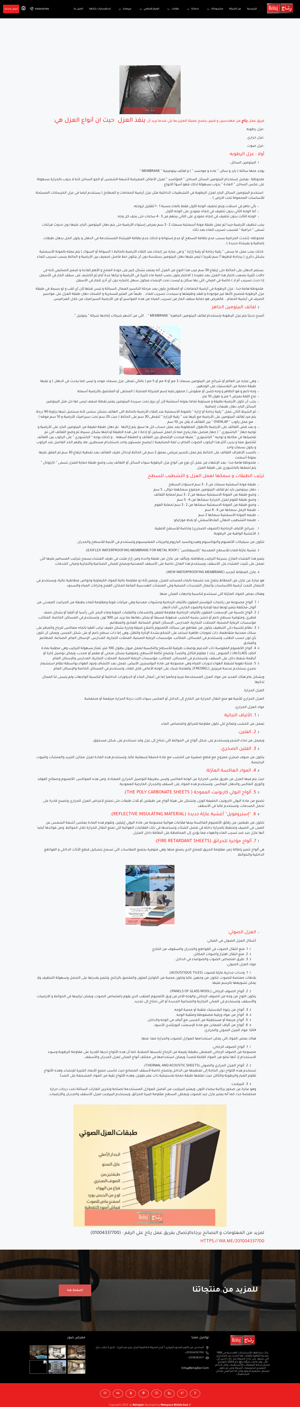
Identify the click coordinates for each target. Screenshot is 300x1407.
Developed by (147, 1405)
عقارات (175, 9)
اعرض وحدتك (11, 9)
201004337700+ (194, 1352)
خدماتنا (195, 9)
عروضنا (127, 9)
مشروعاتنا (217, 9)
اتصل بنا (78, 9)
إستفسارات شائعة (100, 9)
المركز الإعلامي (151, 9)
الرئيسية (252, 9)
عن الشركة (235, 9)
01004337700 (41, 9)
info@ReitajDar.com (195, 1368)
